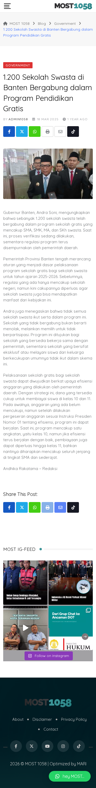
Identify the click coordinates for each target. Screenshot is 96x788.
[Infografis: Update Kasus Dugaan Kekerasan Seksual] (71, 628)
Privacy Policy (74, 719)
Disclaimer (42, 719)
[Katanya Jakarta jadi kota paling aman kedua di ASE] (25, 628)
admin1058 (18, 119)
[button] (70, 776)
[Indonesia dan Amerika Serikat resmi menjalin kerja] (71, 582)
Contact (50, 729)
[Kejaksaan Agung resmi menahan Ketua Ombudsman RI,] (25, 582)
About (17, 719)
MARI (81, 763)
